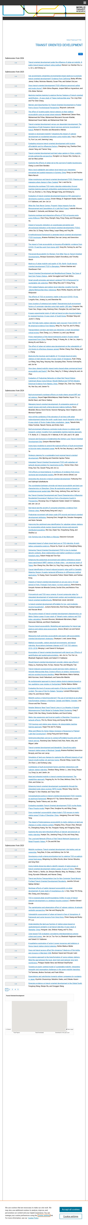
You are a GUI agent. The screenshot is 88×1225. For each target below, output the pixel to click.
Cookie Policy (33, 1218)
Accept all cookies (71, 1209)
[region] (44, 1213)
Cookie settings (44, 1215)
